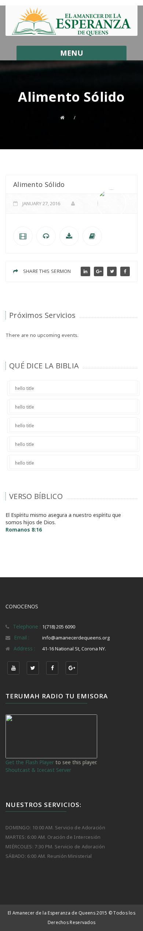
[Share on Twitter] (112, 271)
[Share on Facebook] (125, 271)
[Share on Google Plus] (98, 271)
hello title (24, 388)
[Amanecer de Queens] (72, 21)
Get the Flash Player (30, 762)
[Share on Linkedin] (85, 271)
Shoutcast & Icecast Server (38, 769)
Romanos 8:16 (24, 529)
